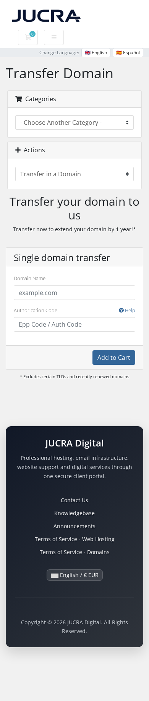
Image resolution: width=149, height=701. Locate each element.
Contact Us (74, 500)
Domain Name (29, 278)
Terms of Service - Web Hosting (75, 539)
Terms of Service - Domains (75, 552)
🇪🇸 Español (128, 52)
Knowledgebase (74, 513)
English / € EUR (78, 575)
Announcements (74, 526)
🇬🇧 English (96, 52)
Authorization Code (74, 310)
